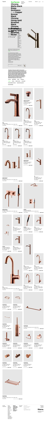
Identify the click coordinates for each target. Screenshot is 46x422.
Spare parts (19, 47)
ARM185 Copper (5, 141)
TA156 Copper (15, 305)
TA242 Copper (15, 363)
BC (11, 124)
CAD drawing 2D (19, 40)
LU (6, 124)
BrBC (15, 124)
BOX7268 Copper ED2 (27, 210)
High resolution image (19, 45)
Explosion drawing (19, 38)
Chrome (14, 4)
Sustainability (10, 417)
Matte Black (16, 6)
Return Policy (9, 415)
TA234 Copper (4, 344)
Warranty (9, 413)
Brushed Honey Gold (16, 29)
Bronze (14, 14)
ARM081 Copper (36, 121)
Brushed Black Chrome (15, 24)
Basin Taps (15, 408)
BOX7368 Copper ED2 (6, 247)
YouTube (42, 406)
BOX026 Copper (5, 210)
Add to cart (19, 65)
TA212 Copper (4, 324)
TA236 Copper (36, 344)
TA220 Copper (15, 344)
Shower (14, 405)
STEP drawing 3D (19, 43)
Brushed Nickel (15, 33)
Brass (13, 8)
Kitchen (22, 1)
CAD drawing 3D (19, 41)
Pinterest (42, 407)
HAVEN (20, 406)
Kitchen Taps (15, 406)
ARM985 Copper (26, 141)
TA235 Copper (26, 344)
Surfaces (30, 1)
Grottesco (15, 10)
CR (2, 124)
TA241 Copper (4, 363)
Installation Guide (19, 36)
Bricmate (20, 405)
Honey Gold (16, 20)
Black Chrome (14, 17)
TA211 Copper (26, 326)
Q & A (8, 410)
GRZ (8, 288)
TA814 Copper (4, 396)
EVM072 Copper (15, 247)
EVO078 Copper (5, 287)
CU (7, 124)
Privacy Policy (9, 412)
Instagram (42, 405)
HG (12, 124)
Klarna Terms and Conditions (40, 412)
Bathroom (23, 2)
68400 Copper (26, 101)
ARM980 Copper (15, 141)
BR (9, 124)
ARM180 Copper (26, 120)
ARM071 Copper (5, 123)
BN (16, 124)
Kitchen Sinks (15, 407)
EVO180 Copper (36, 266)
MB (4, 124)
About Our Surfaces (9, 408)
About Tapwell (9, 406)
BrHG (30, 122)
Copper (18, 12)
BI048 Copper (26, 161)
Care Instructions (10, 409)
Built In (22, 3)
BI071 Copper (36, 177)
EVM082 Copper (26, 266)
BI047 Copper (4, 178)
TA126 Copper (4, 305)
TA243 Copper (26, 363)
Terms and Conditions (9, 416)
